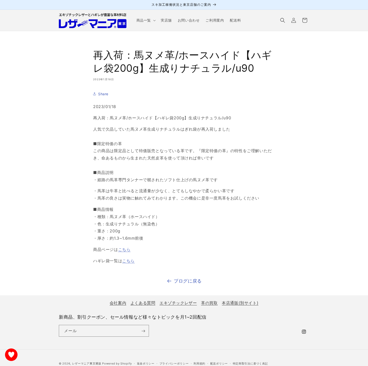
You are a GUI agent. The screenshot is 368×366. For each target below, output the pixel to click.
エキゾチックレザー (178, 302)
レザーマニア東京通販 (86, 363)
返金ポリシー (145, 363)
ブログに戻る (188, 281)
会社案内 (118, 302)
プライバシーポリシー (174, 363)
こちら (124, 249)
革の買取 (209, 302)
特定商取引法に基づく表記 (250, 363)
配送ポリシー (219, 363)
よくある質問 (142, 302)
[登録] (143, 331)
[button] (145, 20)
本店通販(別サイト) (240, 302)
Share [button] (103, 94)
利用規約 (199, 363)
